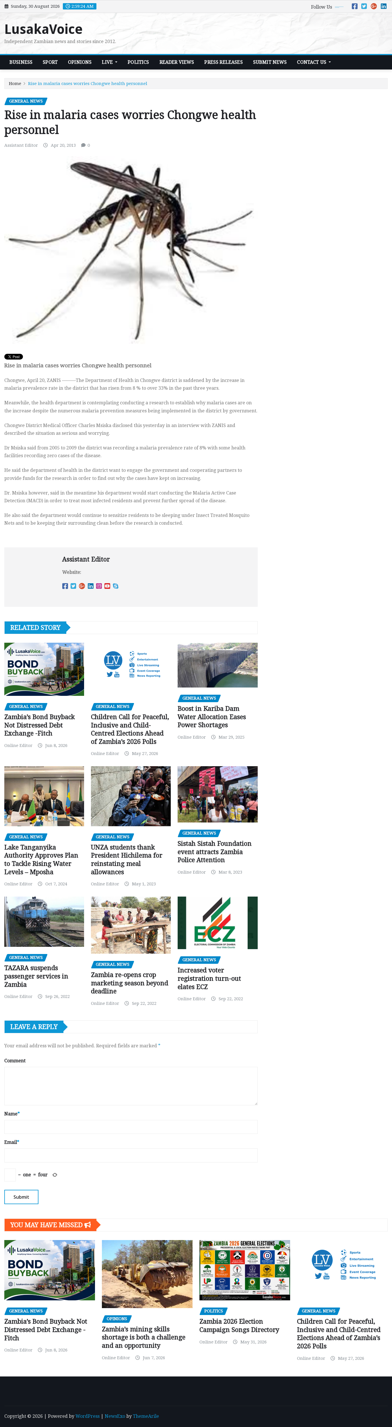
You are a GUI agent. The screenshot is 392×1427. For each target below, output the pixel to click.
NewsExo (115, 1416)
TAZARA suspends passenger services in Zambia (36, 976)
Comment (15, 1060)
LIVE (108, 62)
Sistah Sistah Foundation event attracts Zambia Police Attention (215, 852)
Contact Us (312, 62)
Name (12, 1114)
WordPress (87, 1416)
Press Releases (223, 62)
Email (11, 1142)
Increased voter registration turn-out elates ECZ (209, 978)
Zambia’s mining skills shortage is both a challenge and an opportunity (143, 1337)
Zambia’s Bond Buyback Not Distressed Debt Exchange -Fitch (39, 725)
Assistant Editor (21, 145)
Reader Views (177, 62)
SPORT (50, 62)
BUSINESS (20, 62)
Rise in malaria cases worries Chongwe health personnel (87, 83)
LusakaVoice (43, 29)
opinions (80, 62)
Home (15, 83)
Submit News (270, 62)
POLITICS (138, 62)
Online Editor (18, 745)
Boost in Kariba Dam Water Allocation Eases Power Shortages (212, 717)
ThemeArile (146, 1416)
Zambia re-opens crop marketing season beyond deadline (129, 983)
